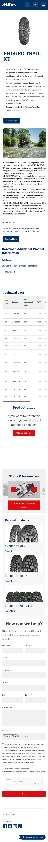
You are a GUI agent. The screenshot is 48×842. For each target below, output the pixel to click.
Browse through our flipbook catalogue (20, 266)
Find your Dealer (11, 121)
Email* (4, 658)
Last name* (29, 645)
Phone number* (7, 670)
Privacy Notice (29, 762)
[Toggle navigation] (43, 4)
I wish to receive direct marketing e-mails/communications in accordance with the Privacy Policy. (23, 770)
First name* (6, 645)
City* (4, 695)
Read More (10, 551)
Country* (5, 683)
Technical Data (11, 239)
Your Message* (7, 707)
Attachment (6, 731)
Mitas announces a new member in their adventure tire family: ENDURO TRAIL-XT (21, 230)
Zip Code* (28, 695)
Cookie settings (24, 433)
